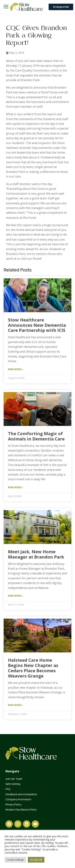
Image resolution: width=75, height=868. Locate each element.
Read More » (15, 369)
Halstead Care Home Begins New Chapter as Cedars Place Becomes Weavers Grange (33, 668)
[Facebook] (9, 824)
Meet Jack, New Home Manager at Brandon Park (36, 554)
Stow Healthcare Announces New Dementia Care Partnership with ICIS (37, 325)
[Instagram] (17, 824)
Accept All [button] (36, 859)
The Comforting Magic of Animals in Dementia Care (36, 436)
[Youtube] (35, 824)
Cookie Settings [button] (15, 859)
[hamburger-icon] (6, 7)
